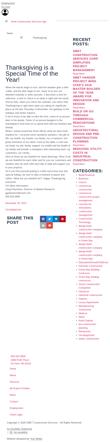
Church (82, 182)
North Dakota (86, 320)
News (10, 33)
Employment (8, 3)
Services (14, 381)
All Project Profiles (20, 388)
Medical (83, 313)
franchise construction (90, 266)
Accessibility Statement (19, 429)
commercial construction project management (89, 197)
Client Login (16, 414)
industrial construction (90, 295)
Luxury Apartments (89, 302)
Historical (84, 291)
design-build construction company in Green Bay (90, 255)
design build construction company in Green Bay (90, 237)
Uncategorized (13, 209)
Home (13, 368)
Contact (14, 401)
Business (84, 178)
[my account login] (5, 12)
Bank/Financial (86, 175)
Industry (83, 298)
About (13, 375)
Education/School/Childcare (93, 262)
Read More (79, 73)
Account (5, 7)
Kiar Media (36, 438)
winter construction (89, 338)
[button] (82, 20)
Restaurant (84, 331)
